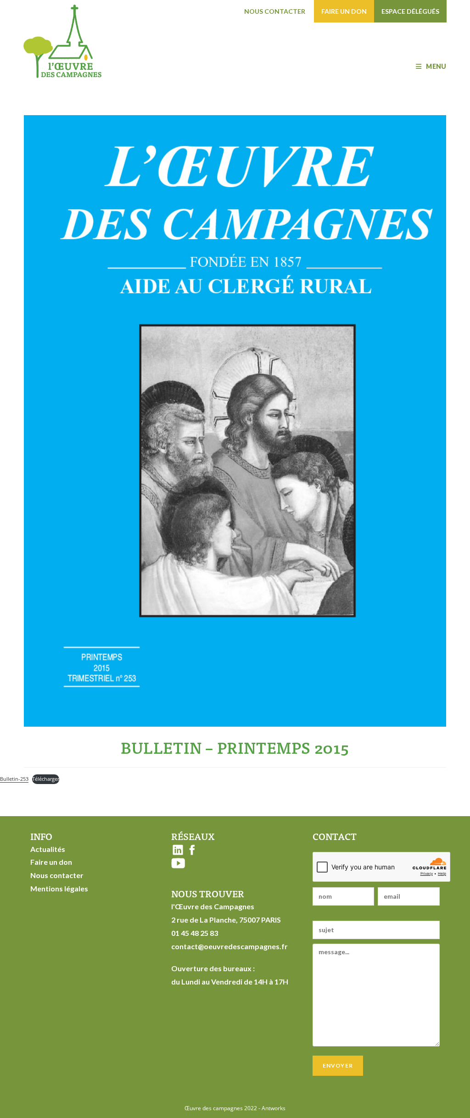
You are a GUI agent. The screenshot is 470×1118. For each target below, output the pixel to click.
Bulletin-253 (14, 778)
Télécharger (45, 778)
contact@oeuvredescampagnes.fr (229, 946)
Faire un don (344, 11)
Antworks (273, 1108)
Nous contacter (274, 11)
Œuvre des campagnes (214, 1108)
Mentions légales (59, 888)
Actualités (47, 849)
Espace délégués (410, 11)
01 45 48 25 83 (194, 933)
